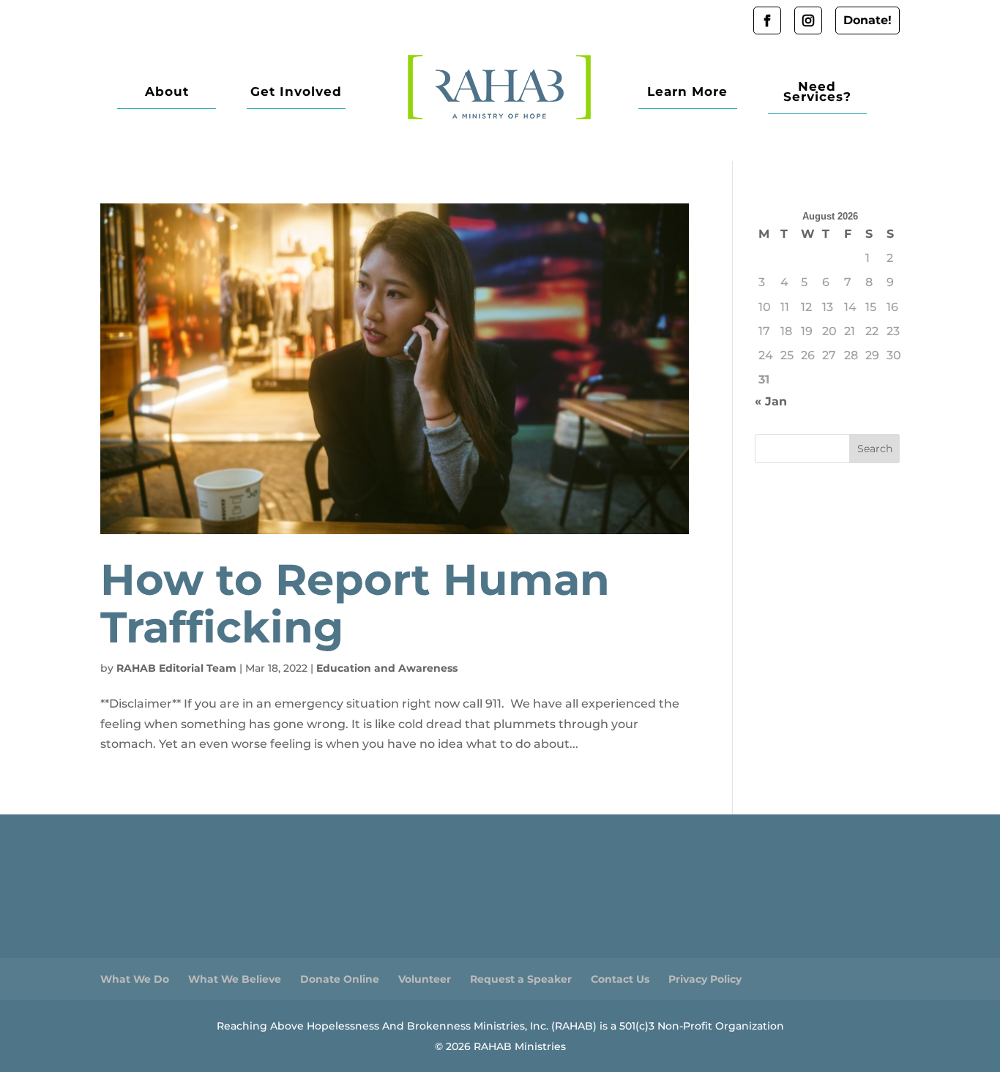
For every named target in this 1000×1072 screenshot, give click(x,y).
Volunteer (424, 979)
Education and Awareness (387, 668)
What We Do (134, 979)
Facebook (767, 20)
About (167, 92)
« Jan (771, 401)
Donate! (867, 20)
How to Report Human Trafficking (355, 603)
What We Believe (234, 979)
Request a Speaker (521, 979)
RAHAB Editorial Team (176, 668)
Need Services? (817, 92)
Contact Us (620, 979)
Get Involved (296, 92)
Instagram (808, 20)
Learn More (687, 92)
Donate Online (339, 979)
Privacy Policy (705, 979)
